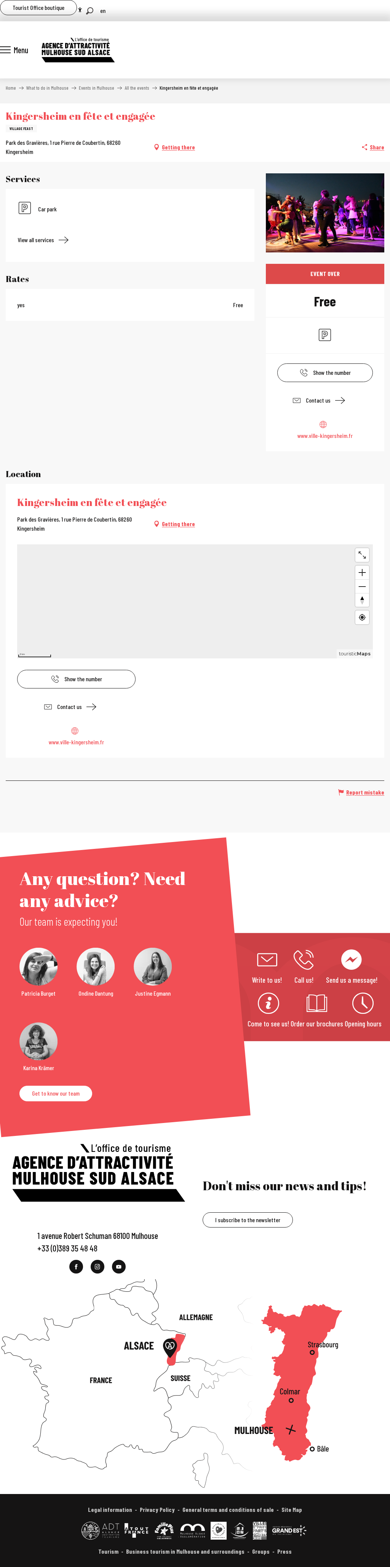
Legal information (110, 1509)
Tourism (108, 1551)
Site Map (291, 1509)
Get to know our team (56, 1093)
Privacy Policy (157, 1509)
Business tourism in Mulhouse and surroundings (185, 1551)
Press (284, 1551)
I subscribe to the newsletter (247, 1219)
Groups (261, 1551)
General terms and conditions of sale (228, 1509)
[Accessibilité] (80, 10)
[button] (89, 10)
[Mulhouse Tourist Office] (78, 50)
